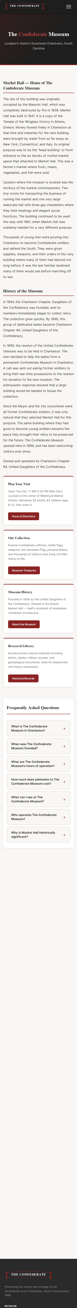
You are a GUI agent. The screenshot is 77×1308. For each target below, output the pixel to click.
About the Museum (24, 624)
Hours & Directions (23, 516)
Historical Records (23, 678)
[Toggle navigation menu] (68, 6)
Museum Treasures (24, 570)
